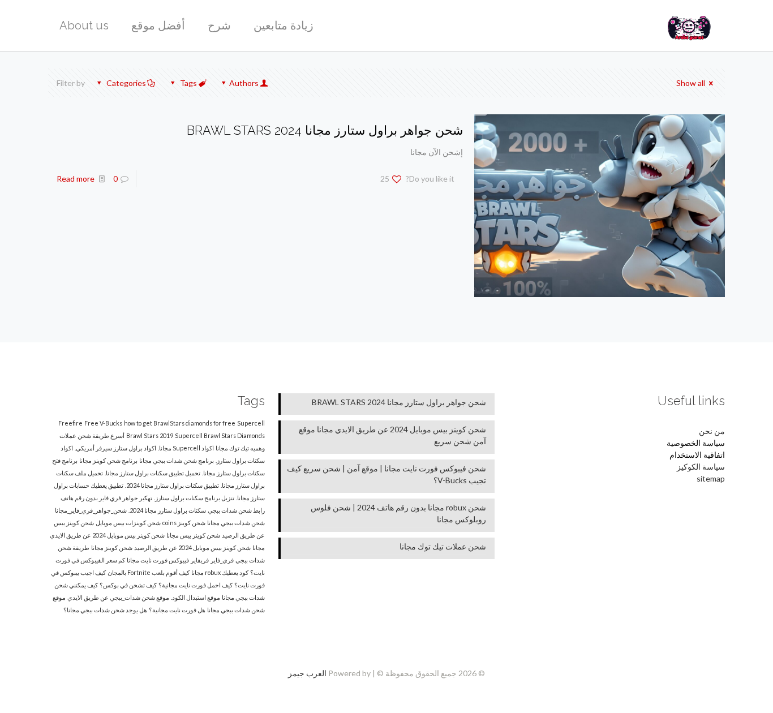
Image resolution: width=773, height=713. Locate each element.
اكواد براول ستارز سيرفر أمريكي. (115, 448)
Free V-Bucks (103, 423)
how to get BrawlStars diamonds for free (179, 423)
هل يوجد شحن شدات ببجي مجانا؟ (105, 609)
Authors (244, 83)
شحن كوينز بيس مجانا (193, 535)
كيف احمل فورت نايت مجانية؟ (195, 585)
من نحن (712, 431)
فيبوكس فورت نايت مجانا (158, 560)
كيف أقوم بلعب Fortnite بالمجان (149, 572)
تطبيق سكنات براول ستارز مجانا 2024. (172, 485)
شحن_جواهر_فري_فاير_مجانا (91, 510)
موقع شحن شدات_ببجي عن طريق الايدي (118, 597)
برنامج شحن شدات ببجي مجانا (176, 460)
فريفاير (200, 560)
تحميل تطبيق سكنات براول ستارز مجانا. (152, 472)
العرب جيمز (307, 673)
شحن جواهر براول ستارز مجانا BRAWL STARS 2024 (325, 130)
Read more (76, 178)
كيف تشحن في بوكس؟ (128, 585)
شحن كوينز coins (183, 522)
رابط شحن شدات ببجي (236, 510)
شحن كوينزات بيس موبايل (128, 522)
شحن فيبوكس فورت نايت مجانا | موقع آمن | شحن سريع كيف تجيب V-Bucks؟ (386, 474)
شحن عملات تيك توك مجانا (443, 546)
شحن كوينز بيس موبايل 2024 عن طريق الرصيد (192, 547)
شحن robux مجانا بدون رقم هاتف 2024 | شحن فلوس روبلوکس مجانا (398, 513)
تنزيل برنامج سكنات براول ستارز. (194, 497)
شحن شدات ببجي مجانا (236, 522)
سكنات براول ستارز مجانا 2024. (167, 510)
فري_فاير (222, 560)
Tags (188, 83)
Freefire (70, 423)
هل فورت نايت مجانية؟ (177, 609)
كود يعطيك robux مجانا (219, 572)
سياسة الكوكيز (701, 466)
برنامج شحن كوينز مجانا (108, 460)
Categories (126, 83)
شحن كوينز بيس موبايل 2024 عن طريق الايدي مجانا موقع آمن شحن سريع (392, 435)
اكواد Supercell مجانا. (186, 448)
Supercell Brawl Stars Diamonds (220, 435)
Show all (690, 83)
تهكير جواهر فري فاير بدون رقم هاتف (106, 497)
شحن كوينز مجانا (111, 547)
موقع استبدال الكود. (195, 597)
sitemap (711, 478)
